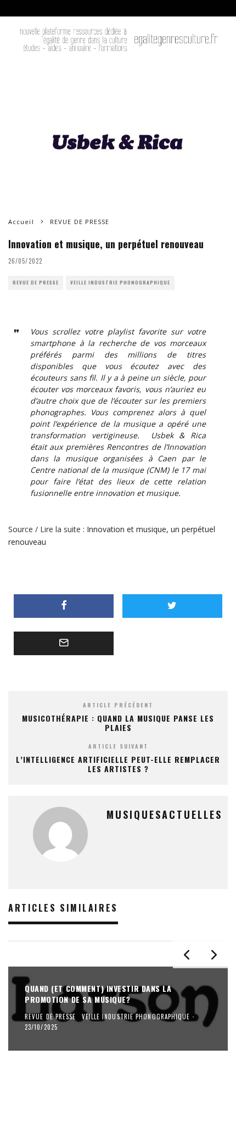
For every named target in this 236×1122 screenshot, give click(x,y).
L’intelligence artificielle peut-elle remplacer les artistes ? (118, 763)
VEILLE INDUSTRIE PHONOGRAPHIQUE (120, 282)
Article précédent (118, 705)
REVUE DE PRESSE (36, 282)
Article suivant (118, 746)
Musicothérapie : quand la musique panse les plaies (118, 722)
